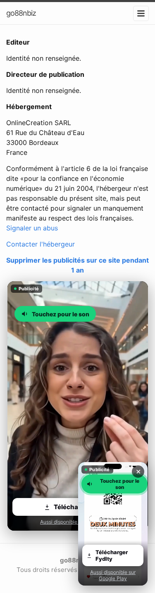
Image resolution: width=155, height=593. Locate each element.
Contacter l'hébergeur (40, 244)
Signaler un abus (32, 228)
